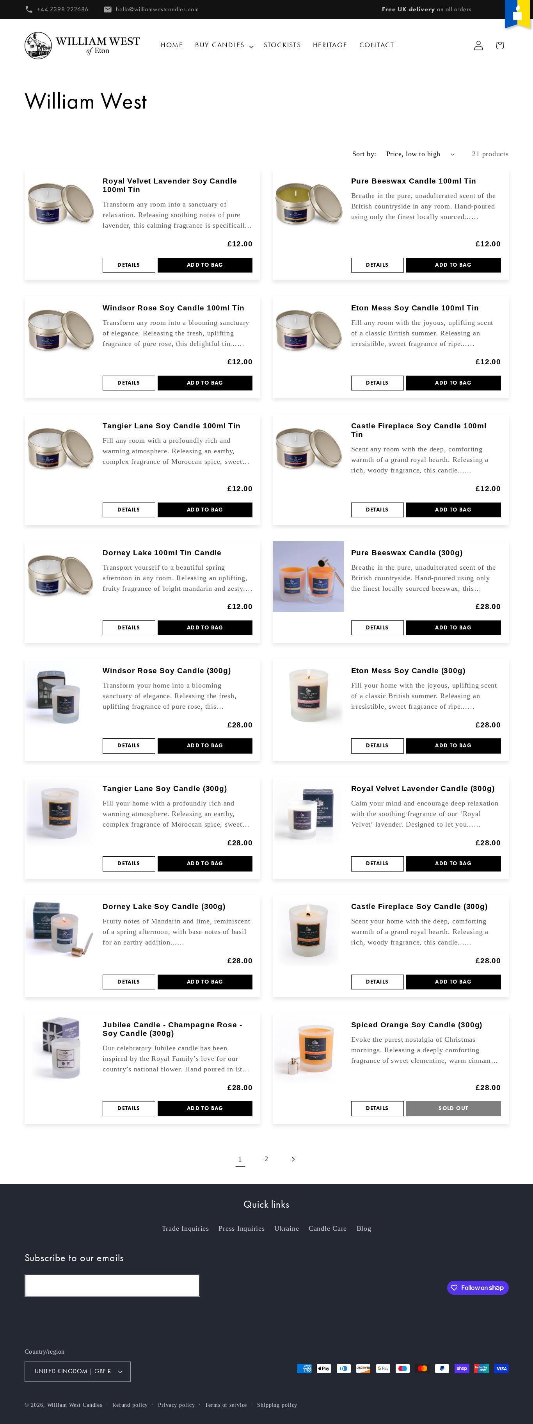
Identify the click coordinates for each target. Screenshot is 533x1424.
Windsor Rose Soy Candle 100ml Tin (173, 308)
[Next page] (293, 1159)
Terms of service (226, 1405)
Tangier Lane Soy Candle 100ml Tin (171, 426)
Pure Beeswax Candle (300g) (407, 553)
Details (128, 265)
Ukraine (286, 1228)
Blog (364, 1228)
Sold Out (453, 1108)
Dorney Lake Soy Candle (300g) (164, 906)
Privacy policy (176, 1405)
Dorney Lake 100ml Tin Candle (162, 553)
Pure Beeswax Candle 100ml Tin (413, 181)
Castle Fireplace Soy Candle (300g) (419, 906)
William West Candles (75, 1405)
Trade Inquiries (185, 1228)
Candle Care (328, 1228)
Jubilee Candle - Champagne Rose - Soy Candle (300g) (172, 1029)
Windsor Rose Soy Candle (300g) (167, 671)
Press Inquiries (242, 1228)
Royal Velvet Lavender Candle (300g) (423, 788)
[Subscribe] (189, 1285)
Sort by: (364, 154)
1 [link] (240, 1159)
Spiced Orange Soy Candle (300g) (417, 1025)
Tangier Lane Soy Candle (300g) (165, 788)
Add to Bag (205, 265)
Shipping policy (277, 1405)
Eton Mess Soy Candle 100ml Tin (415, 308)
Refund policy (130, 1405)
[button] (223, 45)
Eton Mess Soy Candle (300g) (408, 671)
